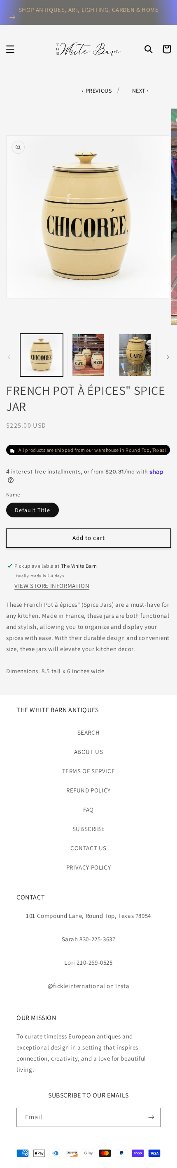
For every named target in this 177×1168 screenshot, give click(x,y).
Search (88, 732)
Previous (99, 90)
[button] (10, 49)
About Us (88, 752)
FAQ (88, 809)
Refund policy (88, 790)
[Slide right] (168, 357)
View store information (51, 586)
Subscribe (88, 829)
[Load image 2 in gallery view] (88, 355)
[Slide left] (9, 357)
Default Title (32, 510)
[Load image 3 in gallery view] (135, 355)
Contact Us (88, 848)
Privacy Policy (88, 867)
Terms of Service (88, 771)
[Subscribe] (151, 1117)
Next (139, 90)
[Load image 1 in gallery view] (41, 355)
